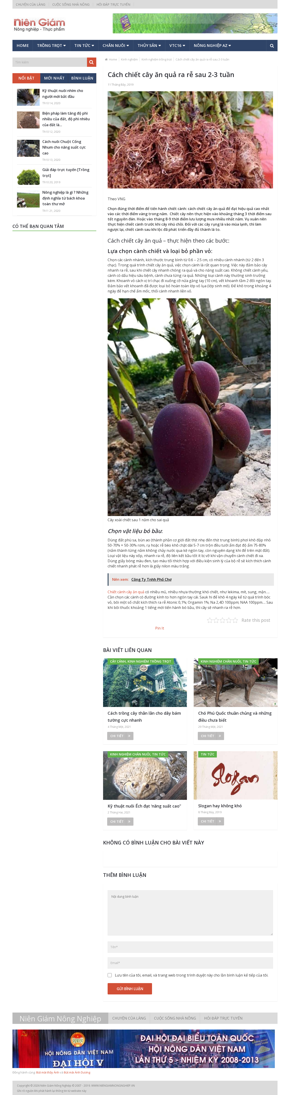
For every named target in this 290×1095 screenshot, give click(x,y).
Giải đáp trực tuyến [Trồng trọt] (65, 172)
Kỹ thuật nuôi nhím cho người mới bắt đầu (62, 93)
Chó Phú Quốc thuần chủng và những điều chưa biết (235, 716)
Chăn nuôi (114, 45)
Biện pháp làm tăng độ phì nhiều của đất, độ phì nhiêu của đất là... (66, 119)
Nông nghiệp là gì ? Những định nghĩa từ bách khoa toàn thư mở (65, 198)
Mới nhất (54, 78)
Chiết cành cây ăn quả (126, 591)
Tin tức (82, 45)
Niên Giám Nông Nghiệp (60, 1018)
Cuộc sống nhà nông (70, 4)
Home (23, 45)
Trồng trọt (49, 45)
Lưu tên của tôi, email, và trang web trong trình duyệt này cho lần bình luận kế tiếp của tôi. (191, 975)
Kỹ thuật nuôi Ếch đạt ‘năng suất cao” (144, 806)
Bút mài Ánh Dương (77, 1072)
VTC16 (175, 45)
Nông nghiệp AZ (210, 45)
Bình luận (82, 78)
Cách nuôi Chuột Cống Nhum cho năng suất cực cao (64, 147)
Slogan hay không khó (220, 805)
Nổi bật (26, 78)
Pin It (159, 628)
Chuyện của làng (30, 4)
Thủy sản (147, 45)
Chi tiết (117, 736)
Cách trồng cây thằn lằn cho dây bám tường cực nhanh (144, 716)
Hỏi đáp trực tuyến (113, 4)
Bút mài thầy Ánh (47, 1072)
